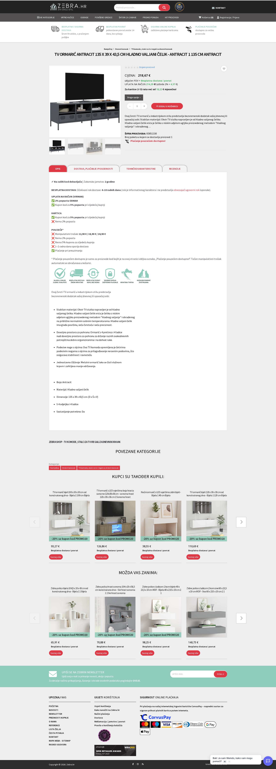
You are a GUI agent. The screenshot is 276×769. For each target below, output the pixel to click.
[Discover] (177, 724)
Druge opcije (133, 97)
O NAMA (53, 721)
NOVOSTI (53, 710)
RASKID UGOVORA (57, 744)
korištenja (107, 697)
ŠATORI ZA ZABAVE (127, 17)
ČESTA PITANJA (56, 733)
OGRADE (84, 17)
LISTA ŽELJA (55, 729)
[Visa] (166, 724)
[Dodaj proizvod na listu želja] (224, 68)
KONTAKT (53, 736)
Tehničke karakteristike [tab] (140, 168)
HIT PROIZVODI (172, 17)
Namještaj (108, 49)
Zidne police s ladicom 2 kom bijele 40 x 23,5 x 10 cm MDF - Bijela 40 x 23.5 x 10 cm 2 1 (161, 590)
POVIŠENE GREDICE (103, 17)
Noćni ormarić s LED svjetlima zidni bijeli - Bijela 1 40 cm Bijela (161, 493)
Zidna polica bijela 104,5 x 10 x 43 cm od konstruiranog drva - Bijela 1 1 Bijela (69, 590)
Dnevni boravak (121, 49)
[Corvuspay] (155, 717)
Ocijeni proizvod (147, 67)
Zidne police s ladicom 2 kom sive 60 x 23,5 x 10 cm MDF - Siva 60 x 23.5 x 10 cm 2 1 (207, 590)
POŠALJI (220, 674)
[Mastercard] (145, 724)
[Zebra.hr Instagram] (138, 764)
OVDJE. (137, 680)
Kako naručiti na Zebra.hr (107, 710)
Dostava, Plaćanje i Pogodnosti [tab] (93, 168)
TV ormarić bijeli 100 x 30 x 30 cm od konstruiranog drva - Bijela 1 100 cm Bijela (69, 493)
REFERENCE (54, 725)
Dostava (98, 717)
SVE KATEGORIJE (47, 17)
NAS (57, 697)
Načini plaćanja (102, 713)
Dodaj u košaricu (168, 106)
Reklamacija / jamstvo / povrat (109, 721)
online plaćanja (159, 697)
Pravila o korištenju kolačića (108, 725)
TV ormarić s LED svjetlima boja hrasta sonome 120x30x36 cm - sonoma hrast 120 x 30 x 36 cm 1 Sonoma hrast (115, 493)
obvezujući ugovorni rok (186, 190)
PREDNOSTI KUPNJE (59, 717)
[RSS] (143, 764)
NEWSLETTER (55, 713)
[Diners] (193, 724)
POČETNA (53, 706)
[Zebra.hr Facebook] (133, 764)
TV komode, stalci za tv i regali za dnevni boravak (151, 49)
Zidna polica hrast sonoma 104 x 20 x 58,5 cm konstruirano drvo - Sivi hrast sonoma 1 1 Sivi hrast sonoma (115, 590)
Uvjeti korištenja (102, 706)
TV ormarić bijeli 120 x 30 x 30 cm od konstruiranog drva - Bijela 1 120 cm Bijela (207, 493)
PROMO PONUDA (151, 17)
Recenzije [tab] (174, 168)
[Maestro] (156, 724)
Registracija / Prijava (229, 17)
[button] (49, 564)
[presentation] (51, 32)
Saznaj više (55, 557)
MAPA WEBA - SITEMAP (59, 740)
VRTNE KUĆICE (67, 17)
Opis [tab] (57, 168)
